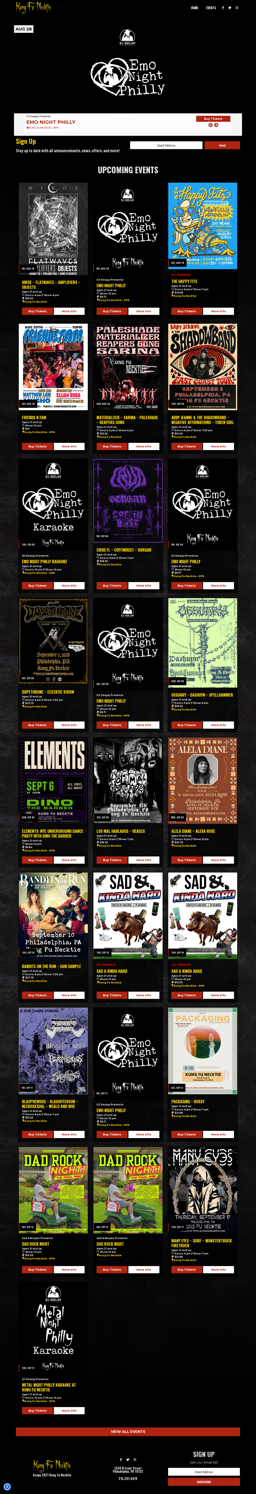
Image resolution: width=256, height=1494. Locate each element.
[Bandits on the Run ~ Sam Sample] (53, 915)
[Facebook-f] (223, 8)
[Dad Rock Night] (53, 1190)
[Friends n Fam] (53, 367)
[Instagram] (237, 8)
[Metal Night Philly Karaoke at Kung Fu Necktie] (53, 1328)
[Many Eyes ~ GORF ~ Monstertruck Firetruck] (202, 1190)
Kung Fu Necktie (35, 301)
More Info (69, 311)
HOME (194, 7)
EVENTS (211, 7)
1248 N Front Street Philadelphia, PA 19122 (128, 1470)
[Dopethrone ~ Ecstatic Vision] (53, 641)
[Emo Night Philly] (127, 229)
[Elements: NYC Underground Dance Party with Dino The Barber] (53, 780)
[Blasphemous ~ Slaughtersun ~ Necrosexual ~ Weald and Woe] (53, 1051)
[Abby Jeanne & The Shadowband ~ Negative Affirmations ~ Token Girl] (202, 367)
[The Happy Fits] (128, 79)
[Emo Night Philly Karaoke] (53, 505)
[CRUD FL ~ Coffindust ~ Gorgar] (127, 501)
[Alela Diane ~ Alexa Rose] (202, 780)
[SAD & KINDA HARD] (127, 915)
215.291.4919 (128, 1478)
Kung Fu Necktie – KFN (114, 300)
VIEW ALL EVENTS (128, 1432)
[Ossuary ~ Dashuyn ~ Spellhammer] (202, 643)
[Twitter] (230, 8)
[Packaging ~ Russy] (202, 1051)
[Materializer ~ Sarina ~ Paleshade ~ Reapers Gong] (127, 367)
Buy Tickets (213, 121)
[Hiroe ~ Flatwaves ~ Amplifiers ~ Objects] (53, 229)
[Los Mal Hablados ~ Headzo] (127, 780)
